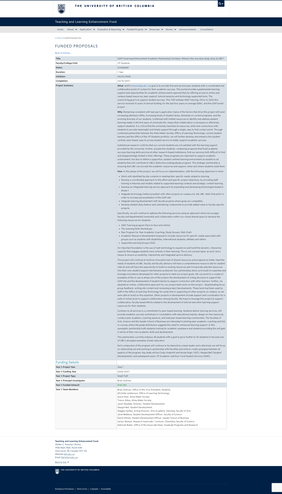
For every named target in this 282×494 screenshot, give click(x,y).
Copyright (94, 489)
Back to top (61, 462)
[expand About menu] (76, 29)
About (70, 29)
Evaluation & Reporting (109, 29)
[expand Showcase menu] (162, 29)
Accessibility (106, 489)
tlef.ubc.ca (69, 454)
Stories (169, 29)
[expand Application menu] (94, 29)
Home (60, 29)
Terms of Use (82, 489)
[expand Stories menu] (175, 29)
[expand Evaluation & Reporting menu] (123, 29)
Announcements (187, 29)
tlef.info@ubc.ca (69, 457)
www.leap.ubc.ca (141, 86)
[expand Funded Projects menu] (146, 29)
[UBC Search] (221, 3)
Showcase (154, 29)
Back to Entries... (63, 53)
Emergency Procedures (64, 489)
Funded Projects (135, 29)
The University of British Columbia (61, 8)
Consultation (206, 29)
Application (86, 29)
